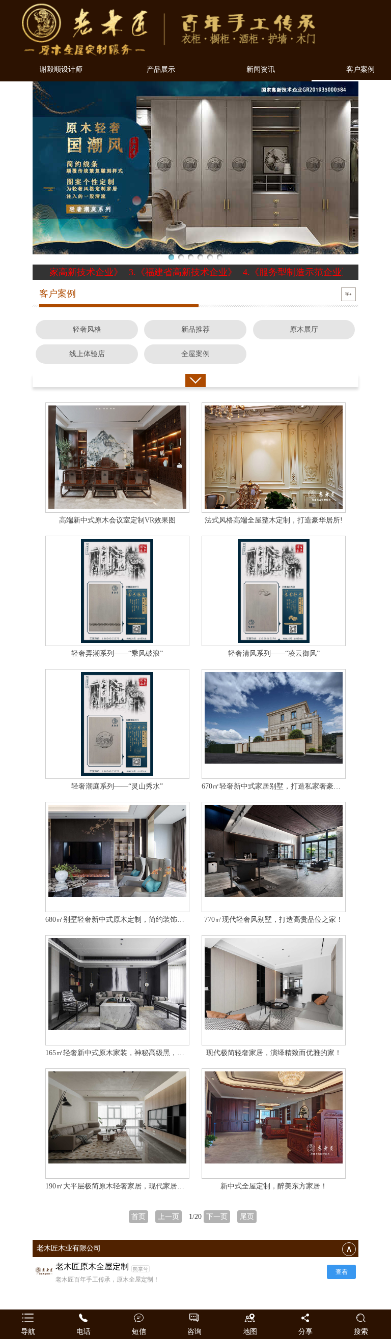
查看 (342, 1271)
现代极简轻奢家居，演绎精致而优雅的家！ (274, 1053)
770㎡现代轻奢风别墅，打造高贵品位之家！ (273, 919)
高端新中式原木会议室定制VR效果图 (117, 520)
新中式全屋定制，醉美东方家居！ (273, 1186)
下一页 (217, 1216)
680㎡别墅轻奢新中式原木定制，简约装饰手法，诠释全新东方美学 (150, 919)
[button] (171, 257)
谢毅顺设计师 (61, 69)
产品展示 (161, 69)
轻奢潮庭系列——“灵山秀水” (117, 786)
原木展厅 (304, 329)
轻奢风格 (87, 329)
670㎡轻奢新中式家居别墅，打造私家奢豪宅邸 (275, 786)
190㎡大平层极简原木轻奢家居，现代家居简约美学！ (129, 1186)
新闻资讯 (260, 69)
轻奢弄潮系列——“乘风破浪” (117, 653)
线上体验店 (87, 354)
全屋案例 (195, 354)
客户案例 (360, 69)
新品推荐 (195, 329)
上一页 (168, 1216)
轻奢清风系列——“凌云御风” (274, 653)
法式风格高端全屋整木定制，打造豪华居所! (274, 520)
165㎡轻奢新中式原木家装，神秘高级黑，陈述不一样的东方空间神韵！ (157, 1053)
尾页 (247, 1216)
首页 (138, 1216)
